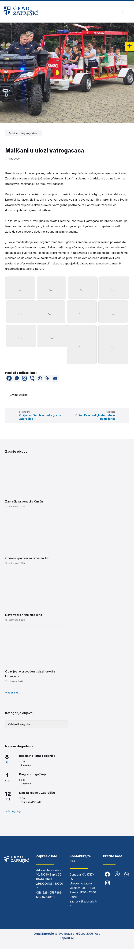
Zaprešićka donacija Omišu (24, 501)
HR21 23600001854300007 (49, 883)
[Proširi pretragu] (117, 11)
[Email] (55, 378)
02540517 (48, 897)
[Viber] (32, 378)
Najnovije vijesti (29, 133)
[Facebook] (9, 378)
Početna (13, 133)
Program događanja (32, 774)
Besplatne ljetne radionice (37, 755)
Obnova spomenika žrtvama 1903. (28, 558)
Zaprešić (26, 765)
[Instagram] (24, 378)
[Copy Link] (47, 378)
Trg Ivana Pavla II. (31, 802)
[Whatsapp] (39, 378)
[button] (129, 46)
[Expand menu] (128, 11)
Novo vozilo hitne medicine (23, 615)
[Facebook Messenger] (16, 378)
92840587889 (52, 892)
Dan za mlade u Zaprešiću (37, 792)
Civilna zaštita (19, 394)
